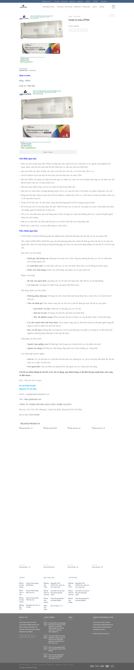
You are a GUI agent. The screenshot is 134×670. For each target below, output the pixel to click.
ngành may (72, 1)
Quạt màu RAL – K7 (24, 567)
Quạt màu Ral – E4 (73, 567)
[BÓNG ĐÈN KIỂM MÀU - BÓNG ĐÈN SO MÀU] (28, 7)
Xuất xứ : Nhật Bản (27, 86)
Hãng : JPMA (24, 80)
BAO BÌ (88, 1)
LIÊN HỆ (95, 1)
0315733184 (34, 415)
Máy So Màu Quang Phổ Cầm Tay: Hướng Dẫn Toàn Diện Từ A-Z (56, 656)
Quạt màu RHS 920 (48, 567)
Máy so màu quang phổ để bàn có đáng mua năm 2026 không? (57, 648)
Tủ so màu (56, 1)
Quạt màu (77, 16)
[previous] (19, 500)
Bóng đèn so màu (46, 1)
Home (70, 16)
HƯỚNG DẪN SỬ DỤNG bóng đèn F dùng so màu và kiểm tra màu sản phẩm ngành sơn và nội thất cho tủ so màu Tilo (56, 639)
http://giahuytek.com (32, 399)
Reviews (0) (32, 70)
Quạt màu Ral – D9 (97, 567)
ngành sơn (80, 1)
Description (23, 70)
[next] (114, 500)
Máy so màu (64, 1)
